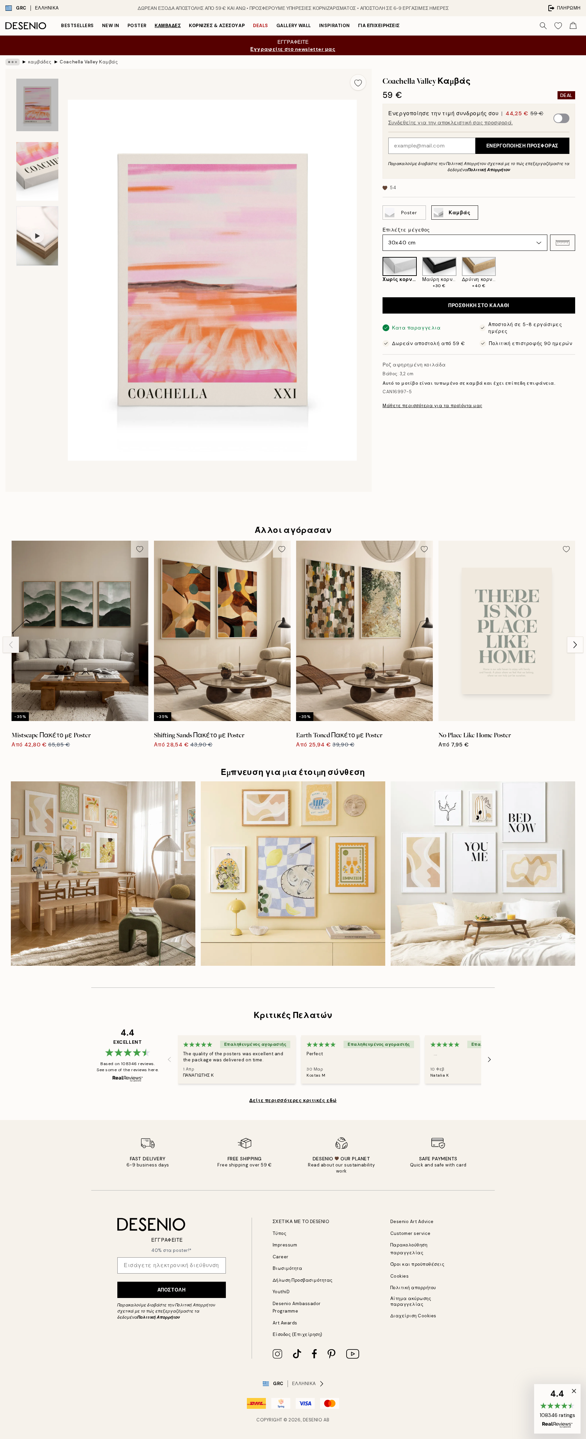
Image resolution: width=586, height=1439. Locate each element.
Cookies (399, 1276)
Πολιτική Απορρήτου (489, 170)
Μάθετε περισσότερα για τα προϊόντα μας (433, 405)
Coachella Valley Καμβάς (89, 62)
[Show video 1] (37, 236)
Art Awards (285, 1323)
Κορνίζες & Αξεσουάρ (217, 25)
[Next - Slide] (580, 272)
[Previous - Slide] (377, 272)
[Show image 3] (37, 171)
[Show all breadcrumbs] (12, 62)
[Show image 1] (37, 105)
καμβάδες (168, 25)
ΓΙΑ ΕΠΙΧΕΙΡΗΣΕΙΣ (379, 25)
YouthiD (281, 1292)
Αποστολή (171, 1290)
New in (110, 25)
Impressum (285, 1245)
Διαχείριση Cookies (413, 1316)
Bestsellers (77, 25)
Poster (137, 25)
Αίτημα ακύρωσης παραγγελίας (410, 1301)
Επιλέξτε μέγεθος (406, 230)
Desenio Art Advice (412, 1221)
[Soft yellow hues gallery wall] (103, 873)
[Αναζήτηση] (543, 25)
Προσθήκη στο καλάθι (478, 305)
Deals (260, 25)
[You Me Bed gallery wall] (483, 873)
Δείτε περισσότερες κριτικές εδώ (292, 1100)
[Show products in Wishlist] (558, 26)
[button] (562, 243)
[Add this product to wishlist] (358, 82)
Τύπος (280, 1233)
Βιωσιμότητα (287, 1268)
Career (281, 1257)
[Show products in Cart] (573, 26)
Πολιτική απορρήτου (413, 1288)
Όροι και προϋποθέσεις (417, 1264)
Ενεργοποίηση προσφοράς (522, 146)
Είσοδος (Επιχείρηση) (298, 1334)
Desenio (313, 1420)
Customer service (410, 1233)
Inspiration (334, 25)
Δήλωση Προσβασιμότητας (303, 1280)
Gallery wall (293, 25)
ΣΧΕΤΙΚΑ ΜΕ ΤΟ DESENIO (301, 1221)
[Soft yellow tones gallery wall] (293, 873)
